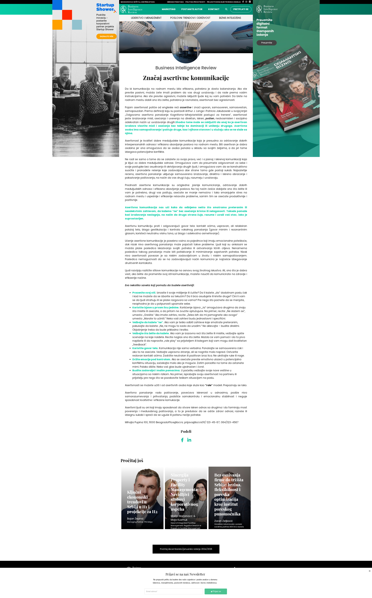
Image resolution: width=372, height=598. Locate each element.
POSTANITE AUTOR (191, 9)
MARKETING (169, 9)
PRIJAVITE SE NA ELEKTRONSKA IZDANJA (224, 2)
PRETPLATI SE (240, 9)
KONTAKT (213, 9)
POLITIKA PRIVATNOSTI (195, 2)
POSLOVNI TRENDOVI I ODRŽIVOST (190, 18)
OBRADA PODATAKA (175, 2)
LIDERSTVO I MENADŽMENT (146, 18)
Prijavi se (217, 591)
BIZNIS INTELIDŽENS (230, 18)
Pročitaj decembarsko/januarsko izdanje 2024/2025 (186, 549)
